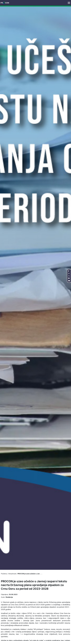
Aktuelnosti (12, 574)
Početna (4, 574)
